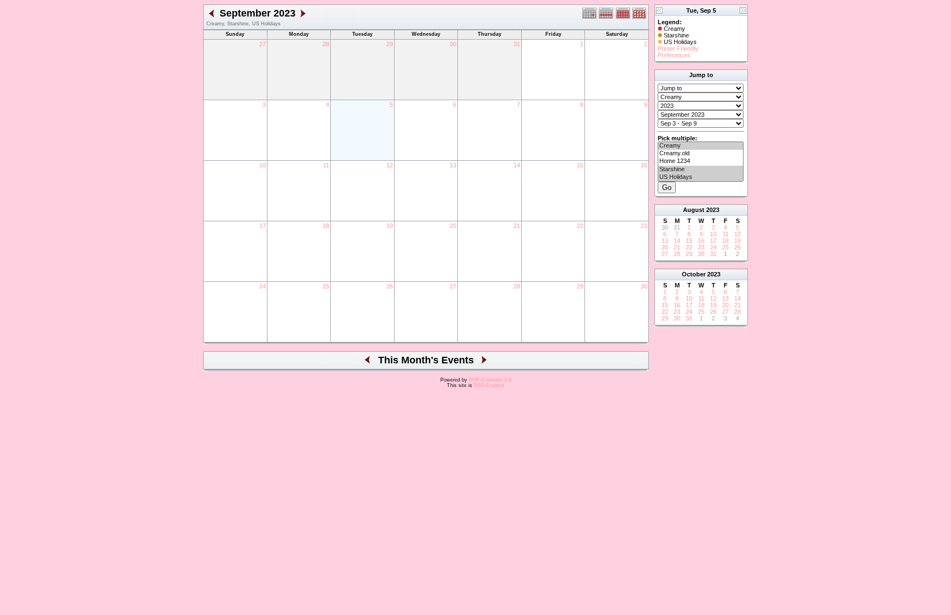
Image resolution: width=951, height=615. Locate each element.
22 (580, 225)
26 (389, 286)
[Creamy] (700, 146)
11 (326, 165)
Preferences (674, 55)
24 (262, 286)
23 (644, 225)
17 (262, 225)
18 (326, 225)
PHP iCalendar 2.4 (490, 380)
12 (389, 165)
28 (326, 44)
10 (262, 165)
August (693, 209)
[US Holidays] (700, 177)
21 (516, 225)
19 (389, 225)
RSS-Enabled (489, 385)
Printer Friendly (678, 48)
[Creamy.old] (700, 153)
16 (644, 165)
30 (453, 44)
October (694, 274)
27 (262, 44)
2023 (712, 209)
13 (453, 165)
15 (580, 165)
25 (326, 286)
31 (516, 44)
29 (389, 44)
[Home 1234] (700, 161)
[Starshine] (700, 169)
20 (453, 225)
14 (516, 165)
